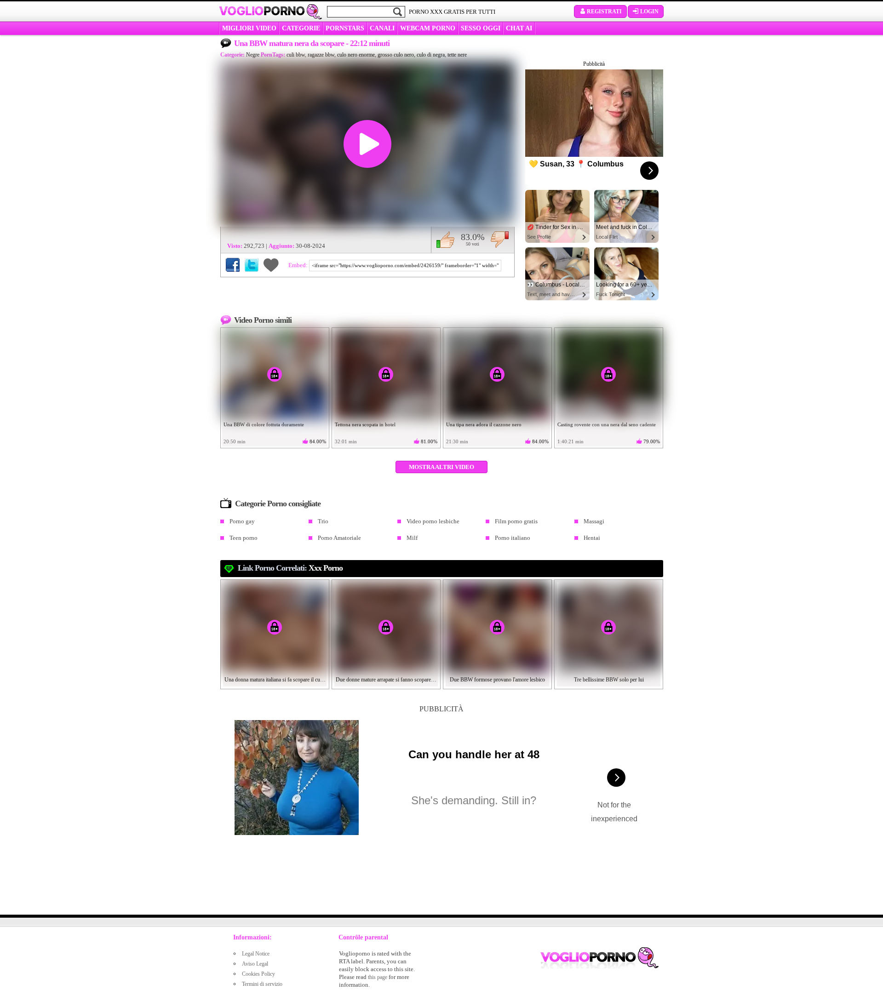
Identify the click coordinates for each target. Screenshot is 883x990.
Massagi (594, 521)
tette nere (457, 55)
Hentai (592, 537)
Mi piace (445, 239)
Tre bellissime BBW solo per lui (609, 679)
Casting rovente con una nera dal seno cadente (606, 424)
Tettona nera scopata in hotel (365, 424)
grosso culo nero (396, 55)
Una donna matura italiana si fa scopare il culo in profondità (275, 679)
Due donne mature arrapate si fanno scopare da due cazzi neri (386, 679)
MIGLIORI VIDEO (249, 28)
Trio (323, 521)
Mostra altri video (441, 467)
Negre (252, 55)
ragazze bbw (321, 55)
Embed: (298, 265)
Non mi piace (500, 239)
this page (377, 977)
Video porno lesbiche (433, 521)
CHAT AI (519, 28)
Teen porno (243, 537)
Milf (412, 537)
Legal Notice (255, 953)
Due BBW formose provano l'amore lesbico (497, 679)
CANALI (382, 28)
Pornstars (345, 28)
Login (649, 11)
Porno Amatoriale (339, 537)
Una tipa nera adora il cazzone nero (484, 424)
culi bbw (296, 55)
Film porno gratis (516, 521)
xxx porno (326, 567)
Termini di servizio (262, 984)
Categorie (301, 28)
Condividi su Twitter (251, 265)
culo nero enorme (356, 55)
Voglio (262, 11)
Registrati (604, 11)
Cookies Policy (258, 974)
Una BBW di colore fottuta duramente (264, 424)
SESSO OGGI (480, 28)
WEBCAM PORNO (427, 28)
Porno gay (242, 521)
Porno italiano (512, 537)
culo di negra (431, 55)
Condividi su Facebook (233, 265)
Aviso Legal (255, 964)
